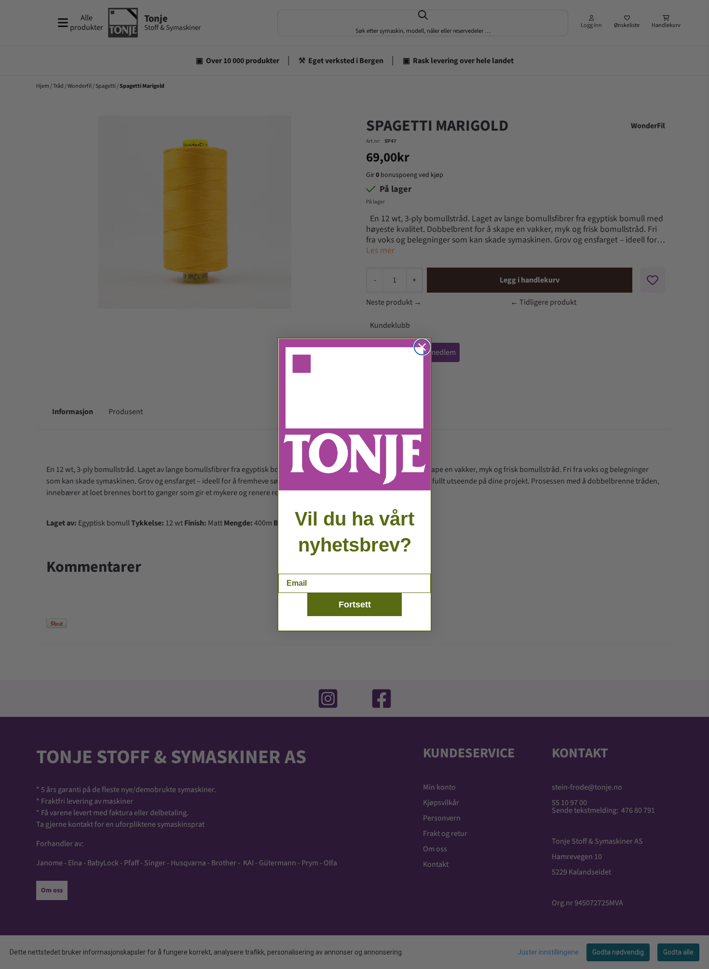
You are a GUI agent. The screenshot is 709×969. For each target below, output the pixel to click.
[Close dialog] (422, 347)
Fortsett (355, 604)
